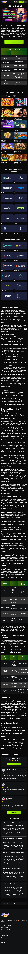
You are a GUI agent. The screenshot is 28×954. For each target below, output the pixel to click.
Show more (14, 812)
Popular (3, 95)
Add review (14, 764)
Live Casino (9, 96)
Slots (23, 95)
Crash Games (15, 96)
